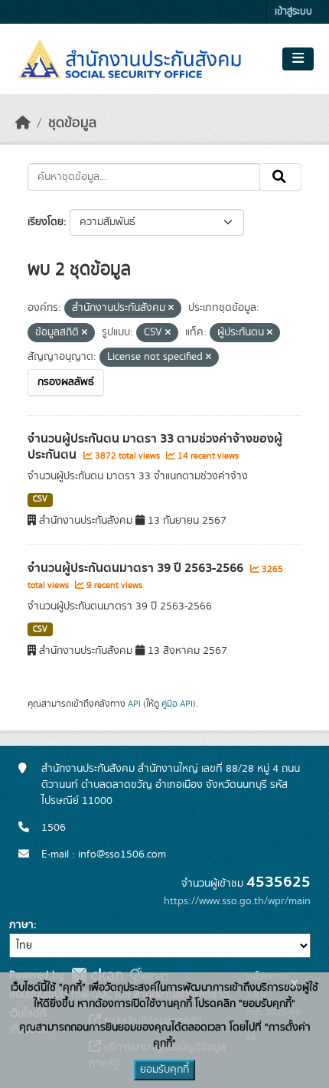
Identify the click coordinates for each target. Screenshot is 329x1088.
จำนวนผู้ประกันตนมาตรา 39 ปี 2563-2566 (137, 568)
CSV (40, 499)
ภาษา (21, 925)
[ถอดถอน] (171, 308)
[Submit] (280, 177)
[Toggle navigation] (298, 58)
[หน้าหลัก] (23, 123)
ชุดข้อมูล (72, 123)
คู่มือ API (177, 704)
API (134, 704)
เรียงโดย (46, 222)
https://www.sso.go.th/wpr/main (237, 901)
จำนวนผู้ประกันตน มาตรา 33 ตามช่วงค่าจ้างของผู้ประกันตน (155, 447)
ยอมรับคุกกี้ (164, 1069)
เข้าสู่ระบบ (293, 12)
